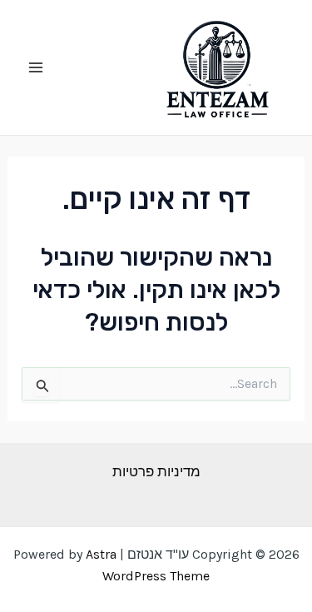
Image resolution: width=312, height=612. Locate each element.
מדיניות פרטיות (156, 471)
